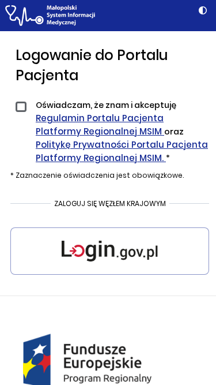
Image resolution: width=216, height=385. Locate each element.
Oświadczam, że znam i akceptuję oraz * (122, 131)
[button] (203, 10)
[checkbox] (23, 112)
